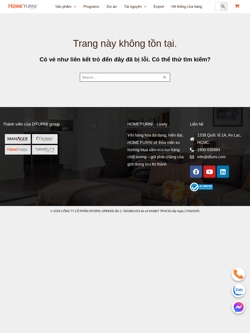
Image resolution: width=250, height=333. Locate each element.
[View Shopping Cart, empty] (236, 6)
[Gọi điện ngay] (238, 274)
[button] (94, 126)
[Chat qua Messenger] (238, 306)
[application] (74, 6)
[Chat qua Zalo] (238, 290)
